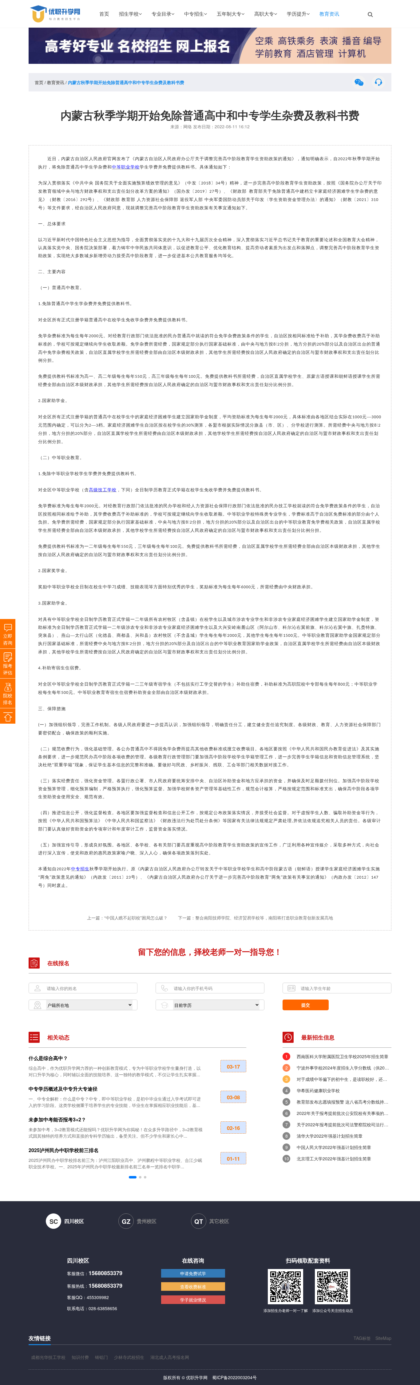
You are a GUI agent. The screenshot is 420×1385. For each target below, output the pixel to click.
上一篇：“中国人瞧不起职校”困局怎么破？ (128, 918)
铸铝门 (101, 1357)
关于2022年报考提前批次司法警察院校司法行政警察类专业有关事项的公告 (344, 1124)
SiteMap (383, 1338)
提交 (305, 1005)
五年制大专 (229, 13)
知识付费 (80, 1357)
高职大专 (264, 13)
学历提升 (297, 13)
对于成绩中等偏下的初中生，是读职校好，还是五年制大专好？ (344, 1079)
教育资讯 (329, 13)
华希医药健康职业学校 (318, 1090)
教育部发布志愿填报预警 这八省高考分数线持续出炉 (344, 1102)
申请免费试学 (193, 1273)
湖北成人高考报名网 (169, 1357)
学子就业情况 (193, 1300)
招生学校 (129, 13)
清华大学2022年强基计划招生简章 (330, 1136)
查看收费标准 (193, 1286)
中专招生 (194, 13)
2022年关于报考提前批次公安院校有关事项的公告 (344, 1113)
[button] (133, 1177)
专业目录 (161, 13)
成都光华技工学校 (48, 1357)
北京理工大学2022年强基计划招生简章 (334, 1158)
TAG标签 (362, 1338)
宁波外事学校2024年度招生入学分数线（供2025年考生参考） (344, 1068)
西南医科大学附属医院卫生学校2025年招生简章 (342, 1056)
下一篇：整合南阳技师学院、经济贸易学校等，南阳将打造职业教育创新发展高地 (255, 918)
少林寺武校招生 (129, 1357)
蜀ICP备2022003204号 (234, 1377)
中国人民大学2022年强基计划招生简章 (334, 1147)
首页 (104, 13)
